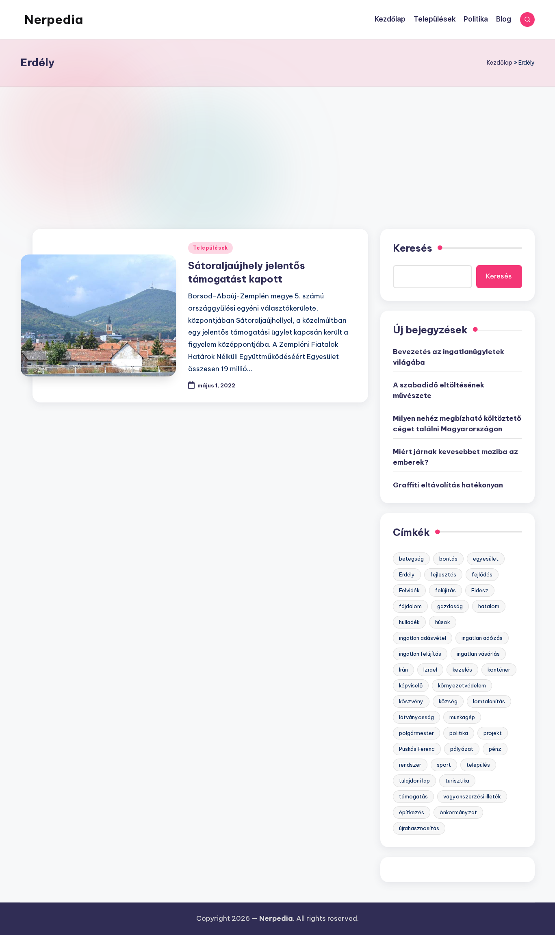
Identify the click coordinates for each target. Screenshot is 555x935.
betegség (411, 558)
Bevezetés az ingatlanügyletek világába (448, 357)
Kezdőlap (499, 62)
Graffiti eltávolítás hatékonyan (448, 485)
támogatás (413, 796)
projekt (492, 733)
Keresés (412, 248)
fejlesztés (443, 574)
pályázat (461, 749)
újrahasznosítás (419, 828)
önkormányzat (458, 812)
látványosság (416, 717)
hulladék (409, 622)
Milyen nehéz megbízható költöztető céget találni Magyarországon (457, 423)
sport (444, 764)
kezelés (462, 669)
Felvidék (409, 590)
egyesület (486, 558)
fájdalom (410, 606)
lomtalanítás (489, 701)
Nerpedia (53, 19)
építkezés (411, 812)
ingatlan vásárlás (478, 653)
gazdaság (450, 606)
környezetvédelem (462, 685)
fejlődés (482, 574)
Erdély (407, 574)
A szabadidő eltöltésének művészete (438, 390)
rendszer (410, 764)
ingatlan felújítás (420, 653)
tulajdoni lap (414, 780)
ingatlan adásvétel (422, 638)
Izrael (430, 669)
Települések (210, 248)
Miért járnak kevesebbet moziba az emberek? (455, 457)
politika (458, 733)
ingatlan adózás (482, 638)
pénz (495, 749)
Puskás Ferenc (417, 749)
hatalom (488, 606)
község (448, 701)
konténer (499, 669)
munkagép (462, 717)
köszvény (411, 701)
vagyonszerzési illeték (472, 796)
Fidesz (479, 590)
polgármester (416, 733)
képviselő (411, 685)
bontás (448, 558)
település (478, 764)
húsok (442, 622)
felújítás (445, 590)
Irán (403, 669)
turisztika (457, 780)
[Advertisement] (277, 147)
